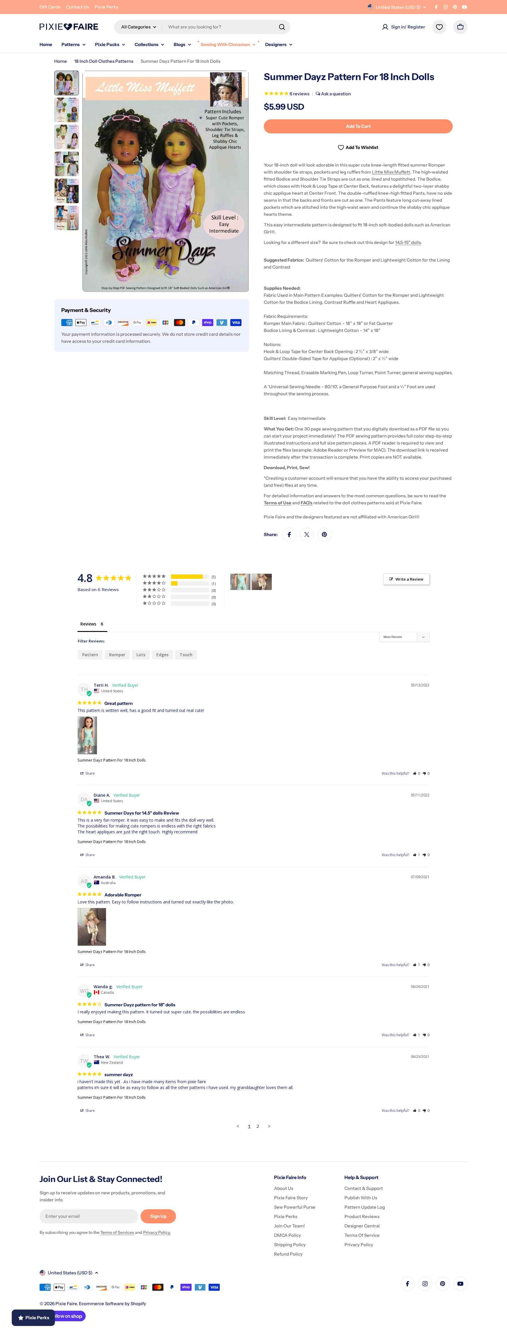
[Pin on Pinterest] (324, 535)
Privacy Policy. (157, 1232)
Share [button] (89, 773)
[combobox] (202, 27)
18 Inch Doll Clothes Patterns (103, 61)
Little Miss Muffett (391, 172)
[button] (416, 773)
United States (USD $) (398, 7)
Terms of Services (117, 1232)
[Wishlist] (439, 27)
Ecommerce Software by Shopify (112, 1303)
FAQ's (306, 503)
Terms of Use (277, 503)
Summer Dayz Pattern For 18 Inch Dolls (111, 760)
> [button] (269, 1126)
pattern (90, 654)
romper (117, 654)
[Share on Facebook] (289, 535)
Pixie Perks (106, 7)
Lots (140, 654)
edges (162, 654)
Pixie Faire (66, 1303)
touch (186, 654)
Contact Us (77, 7)
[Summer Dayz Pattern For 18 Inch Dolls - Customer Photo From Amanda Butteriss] (262, 582)
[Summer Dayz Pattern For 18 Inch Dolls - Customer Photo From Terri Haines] (240, 582)
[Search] (281, 26)
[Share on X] (307, 535)
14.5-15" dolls (408, 242)
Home (60, 61)
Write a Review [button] (409, 579)
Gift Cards (50, 7)
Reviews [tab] (88, 624)
